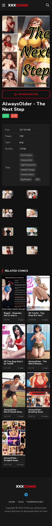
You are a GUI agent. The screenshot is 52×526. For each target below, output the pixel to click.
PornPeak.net (35, 502)
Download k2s (28, 94)
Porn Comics (26, 155)
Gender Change (27, 169)
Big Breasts (26, 179)
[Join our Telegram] (26, 494)
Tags (21, 502)
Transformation (27, 174)
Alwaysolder (26, 160)
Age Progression (28, 165)
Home (12, 502)
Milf (37, 179)
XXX (18, 5)
